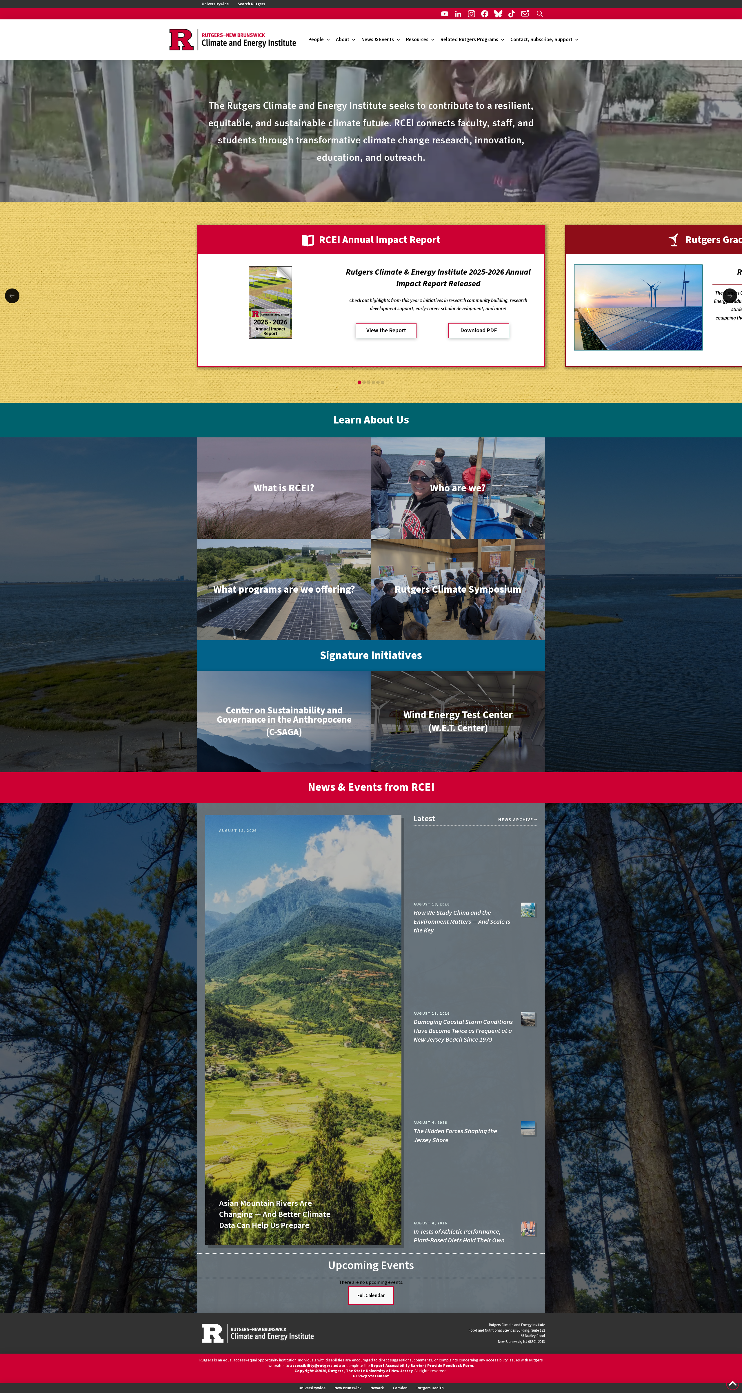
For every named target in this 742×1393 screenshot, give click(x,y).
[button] (540, 14)
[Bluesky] (498, 13)
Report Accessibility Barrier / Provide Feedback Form (422, 1366)
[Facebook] (484, 13)
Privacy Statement (371, 1376)
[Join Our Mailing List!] (525, 13)
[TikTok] (511, 13)
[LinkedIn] (458, 13)
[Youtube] (444, 13)
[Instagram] (471, 13)
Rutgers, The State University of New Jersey (370, 1371)
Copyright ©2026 (310, 1371)
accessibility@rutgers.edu (315, 1366)
